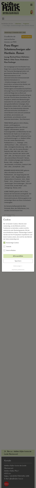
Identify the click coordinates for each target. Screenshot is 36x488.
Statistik (8, 247)
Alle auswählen (18, 256)
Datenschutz (21, 269)
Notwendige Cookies (12, 243)
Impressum (14, 269)
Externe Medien (11, 250)
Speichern (18, 261)
